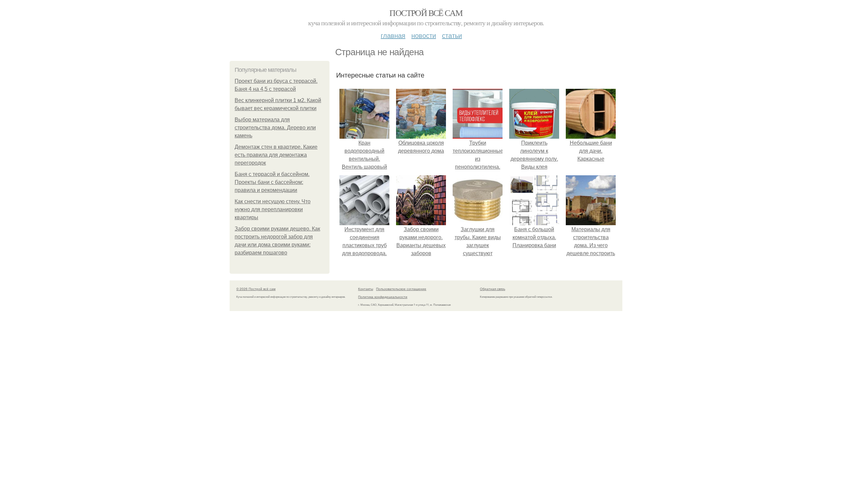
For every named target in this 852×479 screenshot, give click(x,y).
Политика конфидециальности (382, 296)
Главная (393, 35)
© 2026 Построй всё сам (256, 288)
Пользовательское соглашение (401, 288)
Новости (423, 35)
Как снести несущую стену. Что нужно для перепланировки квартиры (273, 209)
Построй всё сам (425, 12)
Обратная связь (492, 288)
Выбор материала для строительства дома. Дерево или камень (275, 127)
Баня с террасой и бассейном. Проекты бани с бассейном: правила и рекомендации (272, 182)
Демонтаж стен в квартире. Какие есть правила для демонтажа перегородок (276, 155)
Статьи (452, 35)
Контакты (365, 288)
